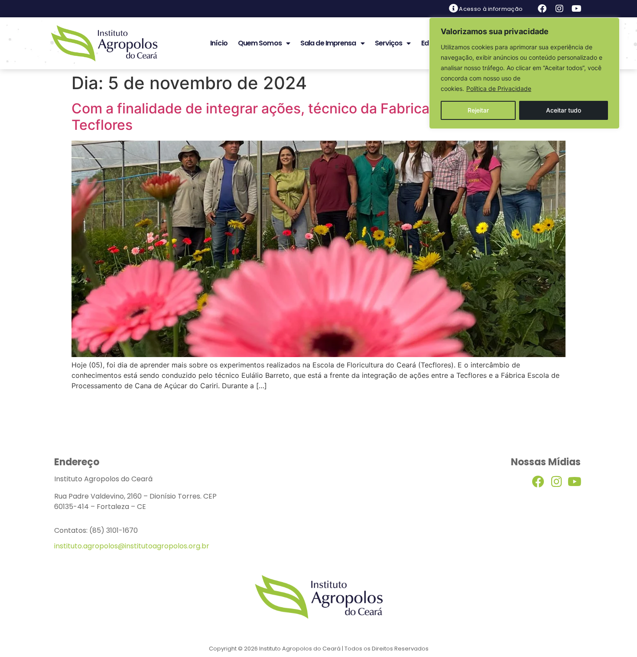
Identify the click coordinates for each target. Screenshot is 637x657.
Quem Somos (260, 43)
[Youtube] (576, 8)
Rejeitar (478, 110)
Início (219, 43)
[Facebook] (542, 8)
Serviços (389, 43)
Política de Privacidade (498, 88)
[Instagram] (559, 8)
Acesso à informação (491, 9)
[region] (524, 73)
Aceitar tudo (563, 110)
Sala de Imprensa (328, 43)
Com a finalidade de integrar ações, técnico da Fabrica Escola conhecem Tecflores (310, 116)
